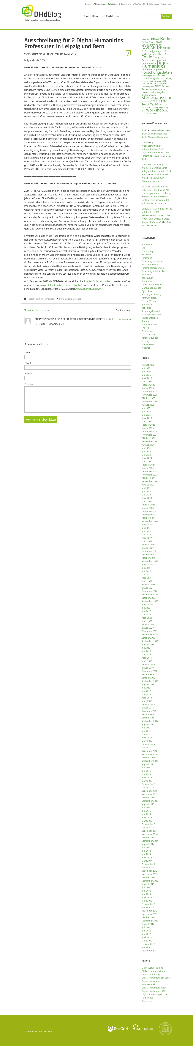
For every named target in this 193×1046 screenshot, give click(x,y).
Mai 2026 (146, 374)
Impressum (167, 4)
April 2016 (147, 777)
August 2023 (148, 484)
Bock (144, 130)
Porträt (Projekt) (149, 301)
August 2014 (148, 844)
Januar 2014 (148, 867)
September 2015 (150, 800)
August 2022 (148, 524)
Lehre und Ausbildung (153, 284)
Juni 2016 (146, 770)
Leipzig (68, 299)
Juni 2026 (146, 371)
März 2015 (147, 820)
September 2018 (150, 681)
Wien (144, 111)
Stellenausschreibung (164, 97)
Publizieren (147, 304)
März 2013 (147, 900)
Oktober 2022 (148, 517)
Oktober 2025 (148, 398)
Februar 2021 (148, 584)
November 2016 (150, 754)
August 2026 (148, 364)
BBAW (155, 39)
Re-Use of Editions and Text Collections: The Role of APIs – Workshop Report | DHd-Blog (157, 190)
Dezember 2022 (149, 511)
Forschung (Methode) (152, 261)
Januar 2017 (148, 747)
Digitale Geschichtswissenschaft (154, 59)
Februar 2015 (148, 824)
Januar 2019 (148, 667)
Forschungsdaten (157, 72)
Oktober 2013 (148, 877)
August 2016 (148, 764)
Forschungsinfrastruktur (151, 81)
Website (28, 373)
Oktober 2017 (148, 717)
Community (147, 251)
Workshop (155, 110)
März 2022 (147, 541)
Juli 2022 (146, 527)
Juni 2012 (146, 930)
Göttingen (147, 83)
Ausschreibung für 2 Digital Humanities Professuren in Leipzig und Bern (73, 43)
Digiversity (147, 1001)
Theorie (145, 327)
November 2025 (150, 394)
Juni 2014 (146, 850)
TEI (153, 101)
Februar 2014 (148, 864)
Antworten (126, 319)
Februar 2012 (148, 944)
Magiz (145, 142)
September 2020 (150, 601)
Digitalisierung (149, 69)
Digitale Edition (154, 55)
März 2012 (147, 940)
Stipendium (146, 101)
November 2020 (150, 594)
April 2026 (147, 378)
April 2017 (147, 737)
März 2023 (147, 501)
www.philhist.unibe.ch (88, 288)
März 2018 (147, 701)
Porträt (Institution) (151, 294)
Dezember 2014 (149, 830)
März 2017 (147, 740)
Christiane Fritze (51, 53)
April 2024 (147, 458)
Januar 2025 (148, 428)
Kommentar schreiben (38, 310)
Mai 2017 (146, 734)
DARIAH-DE (140, 4)
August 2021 (148, 564)
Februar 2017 (148, 744)
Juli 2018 (146, 687)
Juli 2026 (146, 368)
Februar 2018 (148, 704)
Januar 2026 (148, 388)
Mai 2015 (146, 814)
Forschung (33, 299)
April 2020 (147, 617)
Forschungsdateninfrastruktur (154, 75)
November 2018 (150, 674)
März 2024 (147, 461)
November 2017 (150, 714)
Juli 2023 (146, 488)
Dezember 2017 (149, 711)
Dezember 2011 (149, 950)
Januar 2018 (148, 707)
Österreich (151, 113)
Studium (146, 321)
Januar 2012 (148, 947)
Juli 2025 (146, 408)
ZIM (143, 113)
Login (89, 4)
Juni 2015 (146, 810)
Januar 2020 (148, 627)
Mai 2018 (146, 694)
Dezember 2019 (149, 631)
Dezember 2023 (149, 471)
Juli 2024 (146, 448)
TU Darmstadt (149, 334)
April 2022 (147, 537)
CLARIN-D (160, 42)
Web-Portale (148, 344)
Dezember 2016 (149, 750)
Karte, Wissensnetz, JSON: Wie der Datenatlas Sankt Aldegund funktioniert (156, 133)
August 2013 (148, 884)
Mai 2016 (146, 774)
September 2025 (150, 401)
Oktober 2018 (148, 677)
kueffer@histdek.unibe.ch (98, 281)
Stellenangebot (158, 92)
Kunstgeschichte (148, 87)
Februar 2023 (148, 504)
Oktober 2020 (148, 597)
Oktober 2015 (148, 797)
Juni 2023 (146, 491)
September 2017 (150, 721)
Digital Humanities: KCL (153, 991)
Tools (165, 105)
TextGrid (156, 104)
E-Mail (27, 363)
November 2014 (150, 834)
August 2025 (148, 404)
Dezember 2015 (149, 790)
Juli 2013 (146, 887)
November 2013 (150, 874)
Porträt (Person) (149, 297)
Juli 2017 (146, 727)
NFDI (158, 86)
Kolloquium (147, 277)
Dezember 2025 (149, 391)
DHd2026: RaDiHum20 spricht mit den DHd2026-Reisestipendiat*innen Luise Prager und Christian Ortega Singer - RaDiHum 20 (157, 215)
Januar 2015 (148, 827)
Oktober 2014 (148, 837)
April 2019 (147, 657)
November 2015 (150, 794)
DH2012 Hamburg (151, 974)
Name (27, 352)
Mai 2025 (146, 414)
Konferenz (162, 83)
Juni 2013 (146, 890)
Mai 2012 (146, 934)
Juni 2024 (146, 451)
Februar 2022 (148, 544)
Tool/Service (148, 331)
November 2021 (150, 554)
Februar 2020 (148, 624)
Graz (164, 80)
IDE (155, 83)
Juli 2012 (146, 927)
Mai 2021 (146, 574)
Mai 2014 (146, 854)
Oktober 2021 (148, 557)
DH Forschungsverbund (154, 971)
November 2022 (150, 514)
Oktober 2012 (148, 917)
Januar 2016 (148, 787)
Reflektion (147, 307)
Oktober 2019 (148, 637)
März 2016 (147, 780)
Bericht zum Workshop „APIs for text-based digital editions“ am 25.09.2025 (155, 200)
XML (166, 111)
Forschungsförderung (153, 267)
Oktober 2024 (148, 438)
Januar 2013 (148, 907)
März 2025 (147, 421)
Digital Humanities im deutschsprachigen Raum (41, 12)
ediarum (160, 70)
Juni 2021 (146, 571)
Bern (61, 299)
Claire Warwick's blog (152, 967)
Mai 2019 (146, 654)
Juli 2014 (146, 847)
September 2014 (150, 840)
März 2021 (147, 581)
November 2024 (150, 434)
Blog (87, 16)
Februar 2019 (148, 664)
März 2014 (147, 860)
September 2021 (150, 561)
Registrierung (100, 4)
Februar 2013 (148, 904)
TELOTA (161, 100)
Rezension (146, 92)
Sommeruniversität (151, 314)
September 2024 (150, 441)
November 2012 (150, 914)
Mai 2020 (146, 614)
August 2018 (148, 684)
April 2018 (147, 697)
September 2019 (150, 641)
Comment (29, 384)
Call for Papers (148, 42)
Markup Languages (151, 287)
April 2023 (147, 498)
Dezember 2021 (149, 551)
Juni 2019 (146, 651)
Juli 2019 (146, 647)
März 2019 (147, 661)
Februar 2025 (148, 424)
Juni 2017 (146, 731)
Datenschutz (154, 4)
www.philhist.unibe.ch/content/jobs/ (61, 285)
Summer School (149, 324)
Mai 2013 (146, 894)
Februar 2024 (148, 464)
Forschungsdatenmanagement (161, 78)
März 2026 (147, 381)
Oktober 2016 (148, 757)
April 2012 (147, 937)
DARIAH (156, 44)
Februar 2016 (148, 784)
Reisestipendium (158, 89)
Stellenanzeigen (46, 299)
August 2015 (148, 804)
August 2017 (148, 724)
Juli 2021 (146, 567)
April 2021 (147, 577)
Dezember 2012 (149, 910)
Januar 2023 (148, 508)
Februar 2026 (148, 384)
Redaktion (112, 16)
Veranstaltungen (150, 337)
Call (143, 247)
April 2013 (147, 897)
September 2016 (150, 760)
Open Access (148, 291)
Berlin (166, 38)
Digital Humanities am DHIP (156, 977)
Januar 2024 (148, 468)
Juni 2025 (146, 411)
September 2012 (150, 920)
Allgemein (147, 244)
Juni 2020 (146, 611)
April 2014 (147, 857)
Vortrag (145, 341)
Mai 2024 (146, 454)
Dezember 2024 (149, 431)
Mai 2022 (146, 534)
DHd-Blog (47, 1031)
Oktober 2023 (148, 478)
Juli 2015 (146, 807)
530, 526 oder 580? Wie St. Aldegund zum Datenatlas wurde (155, 178)
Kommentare (126, 4)
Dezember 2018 (149, 671)
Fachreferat (147, 254)
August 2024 (148, 444)
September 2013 (150, 880)
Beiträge (113, 4)
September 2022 (150, 521)
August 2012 (148, 924)
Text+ (146, 104)
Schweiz (77, 299)
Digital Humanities (156, 64)
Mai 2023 (146, 494)
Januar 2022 (148, 547)
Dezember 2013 (149, 870)
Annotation (146, 39)
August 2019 (148, 644)
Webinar (146, 347)
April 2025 (147, 418)
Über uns (98, 16)
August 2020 (148, 604)
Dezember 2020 (149, 591)
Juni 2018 (146, 691)
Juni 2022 (146, 531)
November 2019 (150, 634)
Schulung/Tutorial (151, 311)
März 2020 (147, 621)
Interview (146, 274)
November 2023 (150, 474)
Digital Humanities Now (154, 987)
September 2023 (150, 481)
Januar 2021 (148, 587)
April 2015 (147, 817)
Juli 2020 (146, 607)
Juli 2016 (146, 767)
